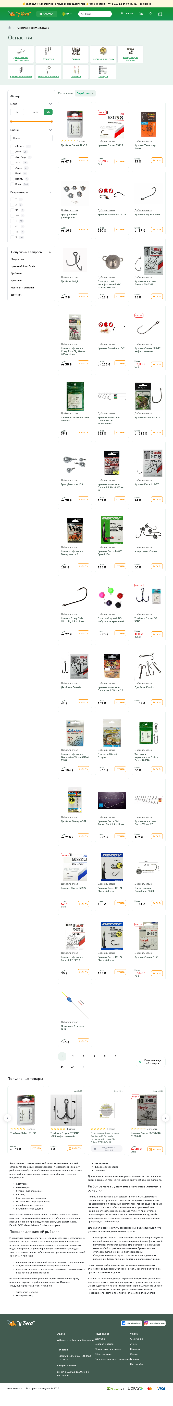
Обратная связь (103, 1354)
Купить (83, 160)
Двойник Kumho (144, 687)
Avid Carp (22, 157)
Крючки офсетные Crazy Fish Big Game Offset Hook (73, 351)
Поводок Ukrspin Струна (108, 756)
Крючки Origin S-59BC (147, 214)
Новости (135, 1349)
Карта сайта (136, 1364)
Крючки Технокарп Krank (145, 147)
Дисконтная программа (108, 1349)
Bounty (21, 178)
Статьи (134, 1354)
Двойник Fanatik (71, 687)
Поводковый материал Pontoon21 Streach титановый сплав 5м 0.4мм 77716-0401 (105, 1138)
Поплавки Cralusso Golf (72, 1028)
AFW (21, 151)
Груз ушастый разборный (69, 216)
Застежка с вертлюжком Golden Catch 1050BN (146, 757)
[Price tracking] (74, 1119)
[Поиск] (82, 14)
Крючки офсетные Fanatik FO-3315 (145, 283)
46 (72, 1067)
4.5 (19, 231)
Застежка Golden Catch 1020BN (75, 419)
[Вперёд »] (83, 1067)
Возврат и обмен (104, 1344)
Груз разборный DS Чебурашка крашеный (111, 620)
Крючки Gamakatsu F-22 (112, 214)
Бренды (134, 1359)
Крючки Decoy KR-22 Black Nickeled (110, 959)
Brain (21, 184)
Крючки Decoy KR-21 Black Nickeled (110, 890)
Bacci (20, 173)
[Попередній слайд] (7, 1118)
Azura (21, 168)
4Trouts (22, 146)
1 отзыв (81, 141)
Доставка (100, 1338)
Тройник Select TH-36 (74, 145)
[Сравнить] (141, 14)
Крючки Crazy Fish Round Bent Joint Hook (111, 823)
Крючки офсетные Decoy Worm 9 (72, 553)
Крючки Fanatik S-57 (146, 484)
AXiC (20, 162)
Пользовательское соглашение (112, 1359)
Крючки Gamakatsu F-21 (112, 348)
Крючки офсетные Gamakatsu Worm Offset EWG (75, 757)
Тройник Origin (70, 281)
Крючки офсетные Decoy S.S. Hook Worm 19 (111, 487)
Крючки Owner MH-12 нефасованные (147, 350)
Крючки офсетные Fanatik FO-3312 (72, 959)
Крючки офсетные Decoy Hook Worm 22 (110, 689)
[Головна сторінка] (9, 28)
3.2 (19, 210)
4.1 (19, 226)
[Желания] (150, 14)
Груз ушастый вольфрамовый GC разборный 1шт (109, 284)
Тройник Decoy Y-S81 (73, 821)
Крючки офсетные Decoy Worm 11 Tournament (108, 420)
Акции (133, 1344)
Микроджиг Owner (145, 551)
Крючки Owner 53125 (110, 145)
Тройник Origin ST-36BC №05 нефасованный (65, 1135)
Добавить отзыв (106, 141)
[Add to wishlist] (66, 1119)
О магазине (136, 1338)
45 (62, 1067)
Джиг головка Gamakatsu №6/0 (144, 890)
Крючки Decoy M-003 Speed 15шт (110, 553)
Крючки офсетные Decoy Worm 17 (145, 823)
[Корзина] (160, 14)
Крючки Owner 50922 (73, 888)
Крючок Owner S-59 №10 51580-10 (145, 1135)
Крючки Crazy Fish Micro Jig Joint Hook (72, 620)
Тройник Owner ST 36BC (145, 620)
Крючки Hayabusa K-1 (147, 417)
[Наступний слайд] (165, 1118)
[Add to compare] (58, 1119)
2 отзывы (152, 1129)
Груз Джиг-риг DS (72, 484)
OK (48, 111)
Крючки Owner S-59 (146, 957)
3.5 (19, 215)
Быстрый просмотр (75, 131)
